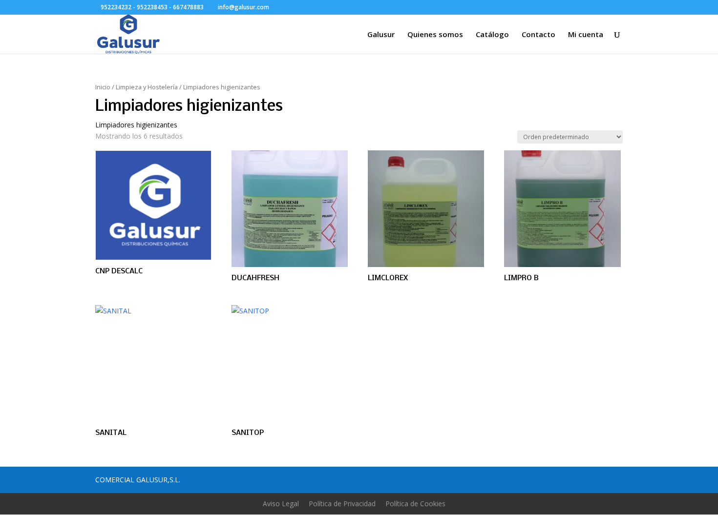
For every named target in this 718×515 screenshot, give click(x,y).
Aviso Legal (281, 503)
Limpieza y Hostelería (147, 86)
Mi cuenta (585, 35)
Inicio (102, 86)
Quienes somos (435, 35)
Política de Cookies (415, 503)
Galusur (381, 35)
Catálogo (492, 35)
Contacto (538, 35)
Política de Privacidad (342, 503)
